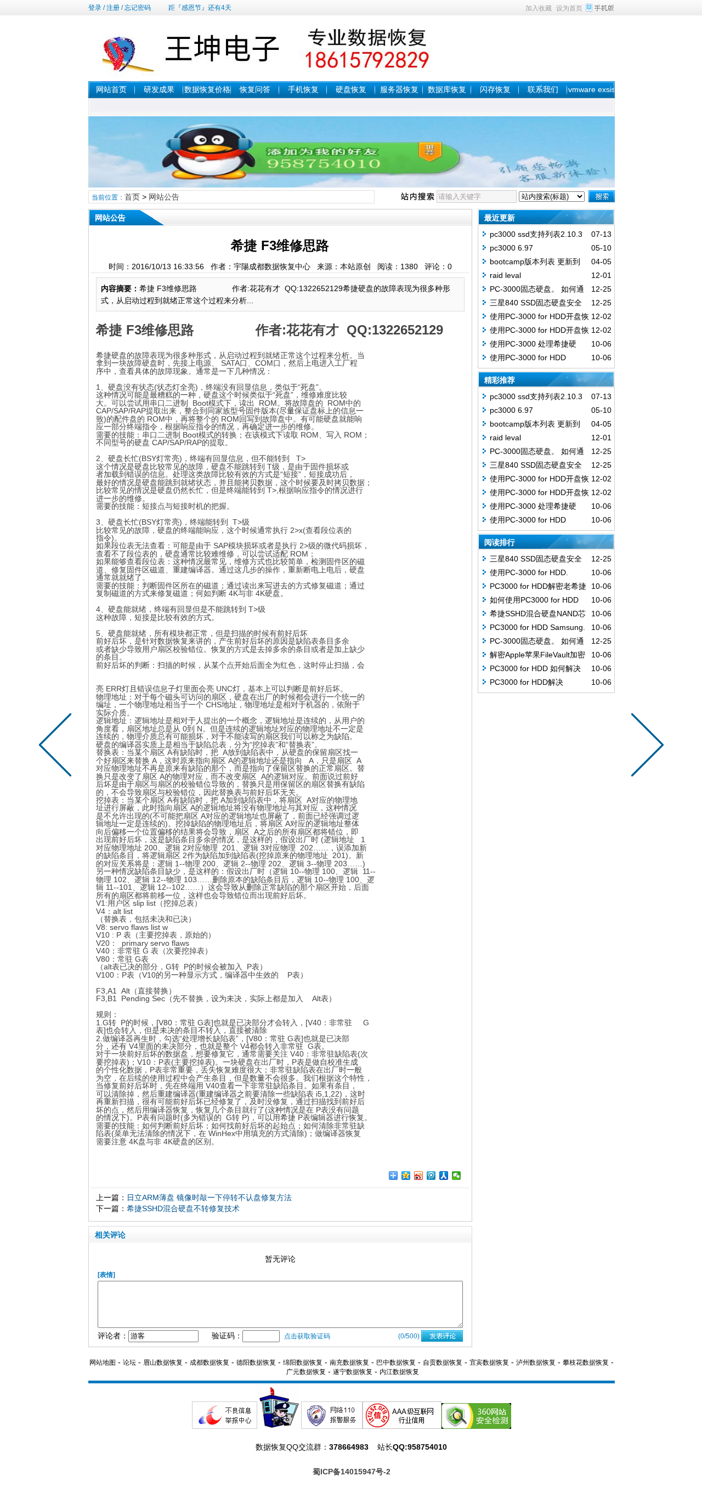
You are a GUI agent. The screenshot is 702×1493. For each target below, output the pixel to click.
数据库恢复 (447, 89)
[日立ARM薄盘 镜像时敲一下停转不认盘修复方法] (645, 746)
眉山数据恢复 (163, 1362)
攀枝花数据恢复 (586, 1362)
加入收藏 (538, 8)
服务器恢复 (399, 89)
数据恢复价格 (207, 89)
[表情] (106, 1275)
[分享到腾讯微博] (431, 1175)
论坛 (129, 1362)
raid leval (505, 275)
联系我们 (543, 89)
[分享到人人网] (444, 1175)
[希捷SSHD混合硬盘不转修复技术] (57, 746)
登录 (94, 8)
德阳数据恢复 (256, 1362)
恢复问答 (255, 89)
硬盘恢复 (351, 89)
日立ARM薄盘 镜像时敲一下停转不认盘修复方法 (209, 1197)
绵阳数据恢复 (302, 1362)
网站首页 (111, 89)
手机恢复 (303, 89)
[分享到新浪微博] (418, 1175)
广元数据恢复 (306, 1372)
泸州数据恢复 (536, 1362)
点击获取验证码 (307, 1336)
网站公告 (164, 196)
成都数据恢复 (209, 1362)
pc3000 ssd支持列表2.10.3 (536, 234)
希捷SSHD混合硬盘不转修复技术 (183, 1208)
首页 (132, 196)
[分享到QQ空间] (406, 1175)
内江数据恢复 (399, 1372)
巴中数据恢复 (396, 1362)
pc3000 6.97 (511, 247)
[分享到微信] (456, 1175)
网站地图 (102, 1362)
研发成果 (159, 89)
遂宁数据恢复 (352, 1372)
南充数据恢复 (349, 1362)
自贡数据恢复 (442, 1362)
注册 (113, 8)
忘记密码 (137, 8)
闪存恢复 (495, 89)
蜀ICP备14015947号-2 (351, 1471)
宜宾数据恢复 (489, 1362)
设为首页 (569, 8)
